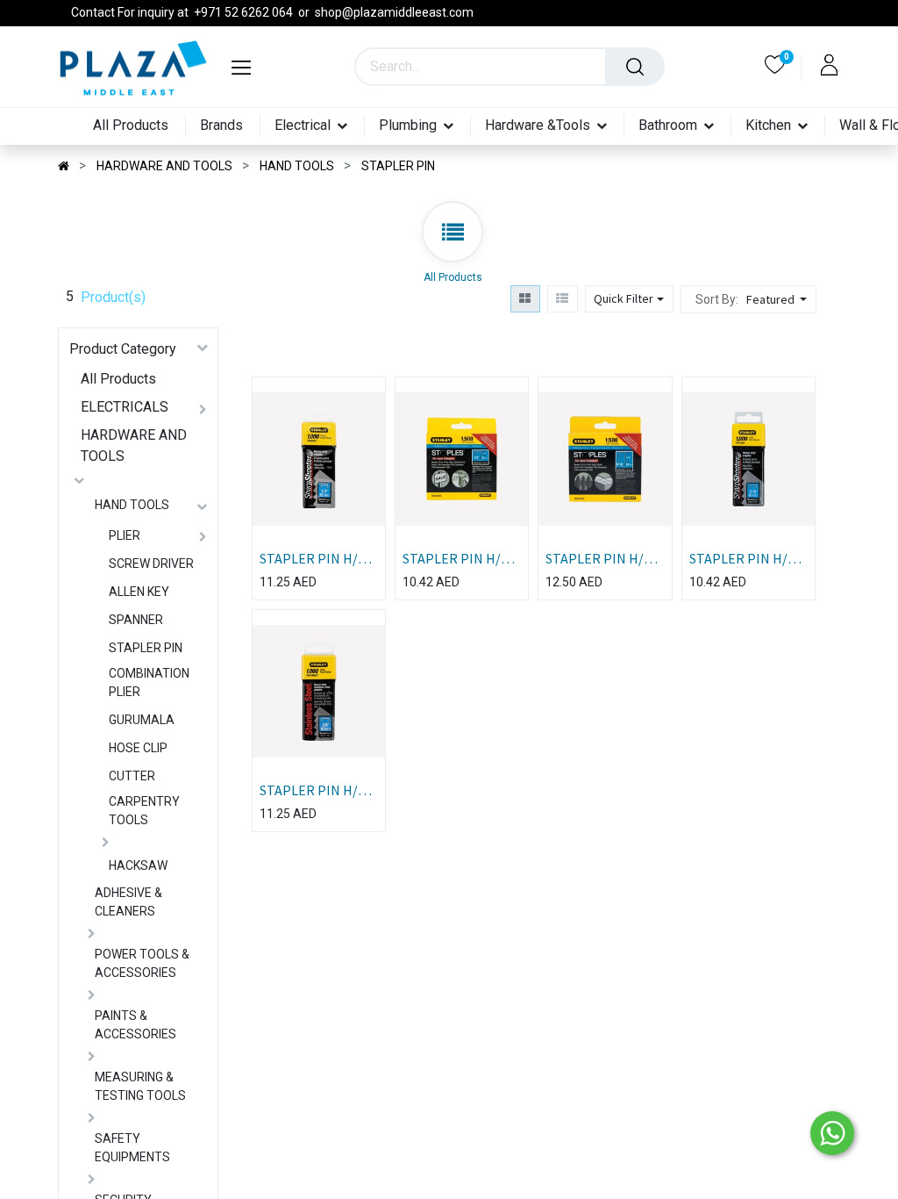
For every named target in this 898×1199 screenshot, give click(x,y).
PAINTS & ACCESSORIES (135, 1025)
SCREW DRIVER (151, 563)
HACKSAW (138, 865)
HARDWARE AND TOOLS (134, 445)
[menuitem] (127, 126)
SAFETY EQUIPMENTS (132, 1147)
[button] (779, 299)
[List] (562, 298)
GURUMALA (142, 720)
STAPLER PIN (145, 648)
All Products (118, 378)
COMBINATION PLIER (149, 682)
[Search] (635, 66)
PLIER (124, 535)
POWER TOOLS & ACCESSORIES (142, 963)
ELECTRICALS (124, 406)
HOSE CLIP (138, 748)
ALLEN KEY (139, 592)
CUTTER (132, 776)
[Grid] (525, 298)
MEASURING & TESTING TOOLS (140, 1086)
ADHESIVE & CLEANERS (128, 902)
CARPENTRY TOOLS (144, 810)
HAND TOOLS (132, 505)
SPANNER (136, 620)
